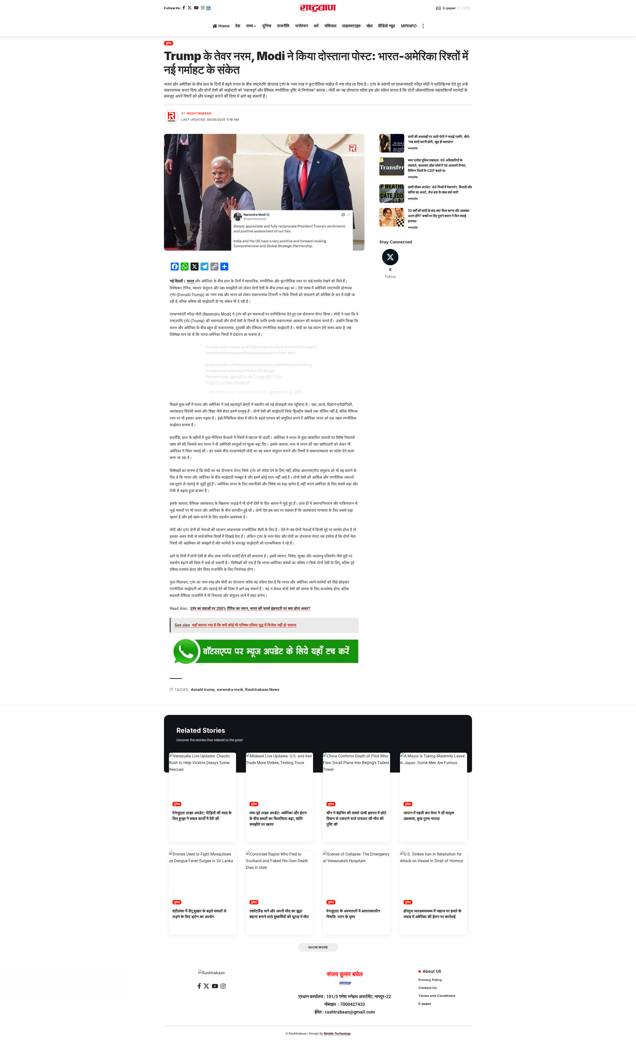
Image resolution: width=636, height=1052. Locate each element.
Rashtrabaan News (262, 689)
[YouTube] (196, 7)
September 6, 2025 (286, 392)
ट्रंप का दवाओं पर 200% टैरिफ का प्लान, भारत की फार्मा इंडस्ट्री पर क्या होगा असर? (250, 608)
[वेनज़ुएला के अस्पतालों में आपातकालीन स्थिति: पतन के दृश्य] (356, 877)
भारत (191, 281)
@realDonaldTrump (247, 376)
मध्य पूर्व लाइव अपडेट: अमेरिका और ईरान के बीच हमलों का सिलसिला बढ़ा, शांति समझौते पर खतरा (278, 818)
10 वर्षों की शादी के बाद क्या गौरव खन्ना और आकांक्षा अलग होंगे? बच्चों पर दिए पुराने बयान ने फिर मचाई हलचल (438, 215)
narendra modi (230, 689)
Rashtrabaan (199, 113)
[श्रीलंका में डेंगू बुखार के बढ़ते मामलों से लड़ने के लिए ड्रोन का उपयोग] (202, 877)
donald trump (203, 689)
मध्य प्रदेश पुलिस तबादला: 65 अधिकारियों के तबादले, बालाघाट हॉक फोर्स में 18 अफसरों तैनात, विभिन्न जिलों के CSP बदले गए (437, 165)
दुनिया (168, 43)
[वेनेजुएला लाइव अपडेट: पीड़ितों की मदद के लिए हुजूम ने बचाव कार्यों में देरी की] (202, 779)
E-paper (449, 8)
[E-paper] (438, 8)
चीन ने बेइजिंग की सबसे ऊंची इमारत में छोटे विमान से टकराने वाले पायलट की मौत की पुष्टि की (356, 818)
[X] (189, 7)
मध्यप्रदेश (413, 148)
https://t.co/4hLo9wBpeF (227, 382)
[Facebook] (183, 7)
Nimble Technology (337, 1033)
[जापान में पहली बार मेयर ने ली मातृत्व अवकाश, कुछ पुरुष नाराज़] (433, 779)
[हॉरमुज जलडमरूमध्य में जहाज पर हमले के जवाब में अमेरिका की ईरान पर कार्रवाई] (433, 877)
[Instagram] (203, 7)
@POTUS (273, 376)
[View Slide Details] (264, 651)
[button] (423, 26)
